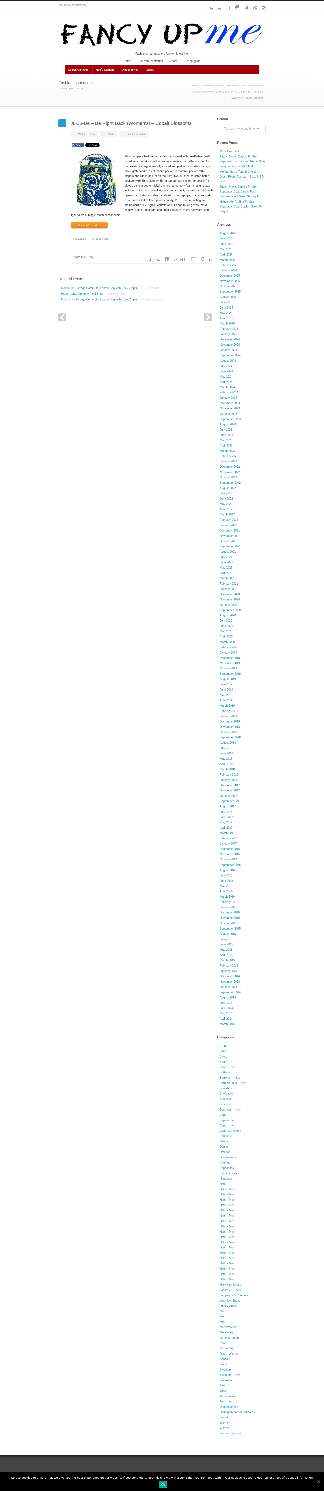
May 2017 (226, 822)
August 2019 (228, 679)
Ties (222, 1385)
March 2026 (227, 259)
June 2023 (226, 435)
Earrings (225, 1162)
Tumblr (243, 5)
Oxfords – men (229, 1337)
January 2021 (228, 589)
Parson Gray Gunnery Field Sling (93, 293)
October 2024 (228, 350)
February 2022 (229, 519)
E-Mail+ (208, 256)
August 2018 (228, 742)
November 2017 (230, 790)
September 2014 (230, 992)
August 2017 (228, 806)
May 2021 (226, 567)
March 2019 (227, 705)
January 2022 (228, 525)
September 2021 (230, 546)
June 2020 (226, 626)
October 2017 (228, 795)
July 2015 (226, 939)
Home (127, 61)
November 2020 (230, 599)
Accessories (130, 69)
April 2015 (226, 955)
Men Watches (228, 1327)
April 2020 (226, 636)
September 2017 (230, 801)
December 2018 (230, 721)
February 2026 (229, 265)
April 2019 (226, 700)
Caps (223, 1115)
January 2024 (228, 397)
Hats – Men (227, 1189)
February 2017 (229, 838)
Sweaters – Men (230, 1374)
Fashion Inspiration (151, 61)
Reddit (173, 256)
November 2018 (230, 726)
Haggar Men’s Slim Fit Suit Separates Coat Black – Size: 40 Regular (241, 206)
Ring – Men (227, 1348)
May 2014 (226, 1013)
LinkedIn (164, 256)
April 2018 (226, 764)
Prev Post (62, 317)
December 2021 (230, 530)
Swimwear (226, 1380)
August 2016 (228, 870)
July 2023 (226, 429)
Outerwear (208, 91)
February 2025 (229, 328)
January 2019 (228, 716)
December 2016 (230, 848)
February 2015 (229, 965)
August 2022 (228, 488)
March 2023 (227, 450)
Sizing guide (192, 61)
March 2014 (227, 1024)
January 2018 (228, 780)
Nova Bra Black (230, 151)
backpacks (79, 238)
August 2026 (228, 233)
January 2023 (228, 461)
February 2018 (229, 774)
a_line (223, 1045)
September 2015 (230, 928)
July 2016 (226, 875)
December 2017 (230, 785)
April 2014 (226, 1018)
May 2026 (226, 249)
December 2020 (230, 594)
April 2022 (226, 509)
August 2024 (228, 360)
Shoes (150, 69)
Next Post (208, 317)
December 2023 (230, 403)
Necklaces (226, 1332)
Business (226, 1098)
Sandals (225, 1359)
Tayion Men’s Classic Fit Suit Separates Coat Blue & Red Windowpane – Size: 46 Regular (240, 191)
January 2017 (228, 843)
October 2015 (228, 923)
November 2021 (230, 535)
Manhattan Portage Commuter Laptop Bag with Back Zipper (110, 288)
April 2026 (226, 254)
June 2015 (226, 944)
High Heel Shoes (230, 1284)
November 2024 (230, 344)
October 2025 (228, 286)
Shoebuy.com (100, 238)
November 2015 (230, 917)
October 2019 (228, 668)
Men (222, 1311)
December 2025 (230, 275)
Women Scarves (230, 1433)
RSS (261, 5)
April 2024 (226, 381)
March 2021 (227, 578)
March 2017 (227, 833)
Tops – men (227, 1396)
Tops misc (226, 1401)
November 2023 (230, 408)
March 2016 (227, 896)
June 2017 (226, 817)
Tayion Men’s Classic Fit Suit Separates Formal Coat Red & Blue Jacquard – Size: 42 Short (242, 161)
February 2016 (229, 902)
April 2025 (226, 318)
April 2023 (226, 445)
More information (89, 225)
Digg (181, 256)
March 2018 (227, 769)
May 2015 (226, 949)
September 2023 (230, 419)
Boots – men (228, 1067)
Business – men (230, 1109)
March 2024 (227, 387)
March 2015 (227, 960)
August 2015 (228, 933)
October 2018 (228, 732)
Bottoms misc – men (233, 1083)
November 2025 (230, 281)
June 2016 (226, 880)
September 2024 (230, 355)
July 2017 (226, 811)
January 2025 (228, 334)
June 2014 (226, 1008)
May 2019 (226, 695)
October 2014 (228, 987)
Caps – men (227, 1120)
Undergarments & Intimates (237, 1412)
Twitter (208, 5)
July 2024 (226, 366)
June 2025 (226, 307)
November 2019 (230, 663)
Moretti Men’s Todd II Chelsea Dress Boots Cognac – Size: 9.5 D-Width (242, 176)
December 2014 (230, 976)
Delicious (190, 256)
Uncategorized (229, 1406)
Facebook (226, 5)
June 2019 (226, 689)
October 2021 (228, 541)
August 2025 (228, 296)
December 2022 (230, 466)
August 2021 (228, 551)
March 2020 (227, 642)
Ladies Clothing (78, 69)
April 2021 (226, 572)
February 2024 (229, 392)
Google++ (199, 256)
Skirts (223, 1364)
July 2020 (226, 620)
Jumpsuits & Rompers (234, 1295)
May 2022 (226, 504)
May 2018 (226, 758)
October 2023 (228, 413)
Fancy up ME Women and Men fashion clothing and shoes (223, 85)
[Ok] (318, 1481)
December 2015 (230, 912)
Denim (224, 1141)
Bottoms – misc (230, 1077)
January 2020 (228, 652)
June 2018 (226, 753)
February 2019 (229, 711)
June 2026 (226, 244)
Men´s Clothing (105, 69)
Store (173, 61)
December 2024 (230, 339)
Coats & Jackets (230, 1130)
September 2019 (230, 673)
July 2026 (226, 238)
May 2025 (226, 313)
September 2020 (230, 610)
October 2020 (228, 604)
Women (224, 1417)
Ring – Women (229, 1353)
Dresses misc (228, 1157)
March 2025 (227, 323)
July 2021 (226, 557)
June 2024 (226, 371)
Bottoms (225, 1072)
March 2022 (227, 514)
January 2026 (228, 270)
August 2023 (228, 424)
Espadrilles (227, 1168)
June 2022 (226, 498)
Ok (163, 1484)
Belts (223, 1051)
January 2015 (228, 970)
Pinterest (252, 5)
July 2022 (226, 493)
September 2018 (230, 737)
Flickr (217, 5)
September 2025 (230, 291)
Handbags (226, 1178)
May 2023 (226, 440)
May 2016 (226, 886)
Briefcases (226, 1093)
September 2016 (230, 865)
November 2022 (230, 472)
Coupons (225, 1136)
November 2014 (230, 981)
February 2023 (229, 456)
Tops (223, 1391)
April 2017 (226, 827)
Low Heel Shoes (230, 1300)
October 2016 (228, 859)
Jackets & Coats (225, 91)
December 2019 (230, 657)
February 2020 (229, 647)
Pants (223, 1343)
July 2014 (226, 1002)
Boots (223, 1056)
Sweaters (226, 1369)
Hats (223, 1183)
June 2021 (226, 562)
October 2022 (228, 477)
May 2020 (226, 631)
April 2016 (226, 891)
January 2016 (228, 907)
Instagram (234, 5)
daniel (111, 134)
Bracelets (226, 1088)
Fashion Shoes (229, 1173)
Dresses (225, 1152)
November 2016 (230, 854)
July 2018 (226, 748)
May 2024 (226, 376)
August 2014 (228, 997)
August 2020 (228, 615)
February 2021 (229, 583)
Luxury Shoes (228, 1306)
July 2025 (226, 302)
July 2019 (226, 684)
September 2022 (230, 482)
